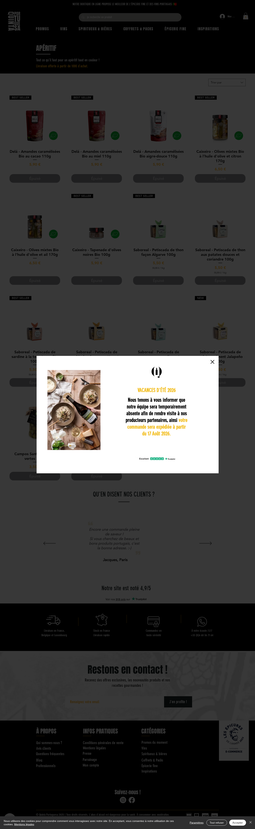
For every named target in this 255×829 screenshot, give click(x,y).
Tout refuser (217, 822)
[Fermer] (250, 822)
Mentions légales (24, 824)
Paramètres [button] (196, 822)
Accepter (237, 822)
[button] (212, 362)
